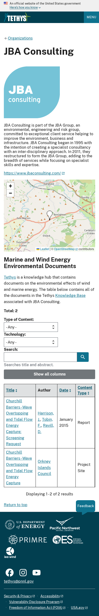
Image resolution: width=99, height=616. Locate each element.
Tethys (10, 277)
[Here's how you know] (49, 6)
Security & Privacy (18, 596)
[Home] (17, 17)
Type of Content (18, 319)
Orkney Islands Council (44, 467)
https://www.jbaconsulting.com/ (32, 173)
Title (10, 390)
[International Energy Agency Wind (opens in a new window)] (10, 552)
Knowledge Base (70, 295)
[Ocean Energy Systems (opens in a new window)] (68, 540)
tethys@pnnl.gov (19, 581)
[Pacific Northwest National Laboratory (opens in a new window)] (63, 526)
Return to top (15, 505)
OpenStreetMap (64, 249)
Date (63, 390)
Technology (14, 334)
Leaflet (44, 249)
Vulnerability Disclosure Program (34, 602)
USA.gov (77, 608)
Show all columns (50, 374)
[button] (50, 215)
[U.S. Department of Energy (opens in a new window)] (25, 526)
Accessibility (50, 596)
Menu (91, 17)
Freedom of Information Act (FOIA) (35, 608)
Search (10, 349)
